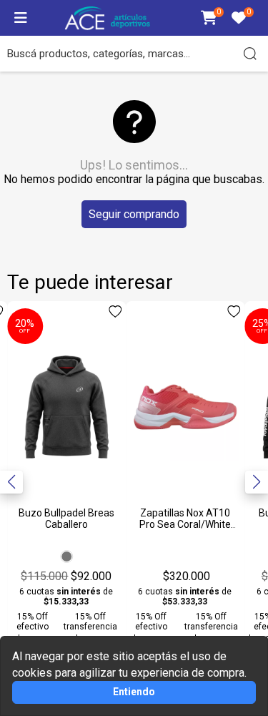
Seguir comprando (134, 214)
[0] (209, 19)
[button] (256, 482)
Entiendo (134, 691)
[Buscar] (250, 54)
